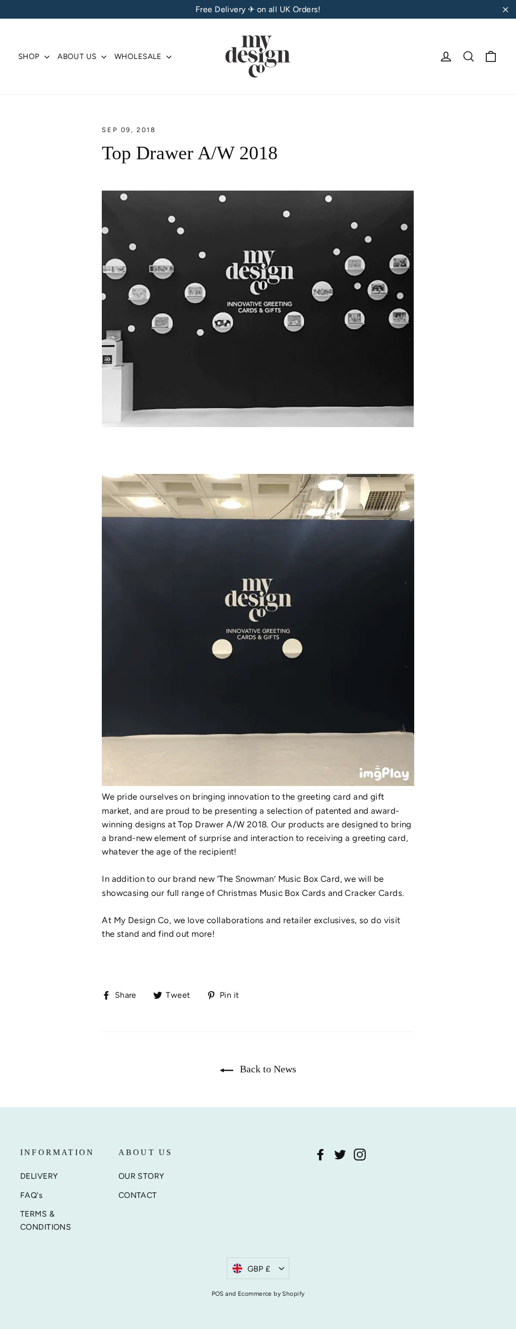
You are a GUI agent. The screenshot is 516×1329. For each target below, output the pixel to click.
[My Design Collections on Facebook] (320, 1154)
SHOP (30, 56)
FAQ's (31, 1195)
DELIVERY (39, 1176)
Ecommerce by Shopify (271, 1293)
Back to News (266, 1068)
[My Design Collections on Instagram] (360, 1154)
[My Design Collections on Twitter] (340, 1154)
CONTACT (137, 1195)
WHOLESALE (139, 56)
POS (218, 1293)
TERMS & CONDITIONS (45, 1220)
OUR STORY (141, 1176)
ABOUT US (78, 56)
